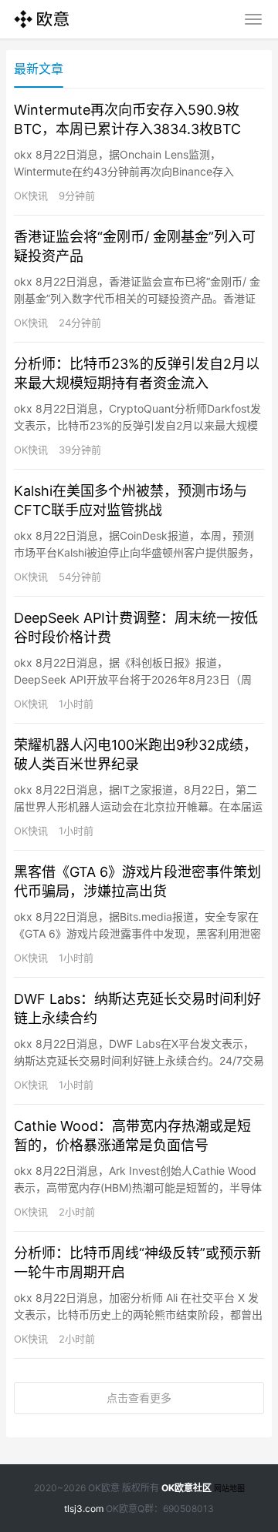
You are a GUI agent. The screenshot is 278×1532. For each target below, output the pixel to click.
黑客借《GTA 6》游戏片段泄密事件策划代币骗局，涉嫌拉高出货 (137, 881)
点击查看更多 (139, 1397)
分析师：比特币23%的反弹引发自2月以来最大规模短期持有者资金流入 (136, 373)
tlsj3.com (83, 1508)
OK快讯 (31, 195)
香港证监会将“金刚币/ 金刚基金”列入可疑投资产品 (135, 246)
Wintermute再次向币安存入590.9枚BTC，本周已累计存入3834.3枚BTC (127, 119)
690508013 (188, 1508)
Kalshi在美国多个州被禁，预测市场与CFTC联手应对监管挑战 (130, 500)
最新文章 (38, 68)
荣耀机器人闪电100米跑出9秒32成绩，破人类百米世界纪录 (135, 754)
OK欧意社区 (186, 1488)
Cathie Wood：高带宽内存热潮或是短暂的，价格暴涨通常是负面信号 (132, 1135)
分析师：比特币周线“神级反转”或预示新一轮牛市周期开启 (137, 1262)
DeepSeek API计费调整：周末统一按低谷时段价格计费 (136, 627)
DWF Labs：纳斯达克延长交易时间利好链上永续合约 (137, 1008)
